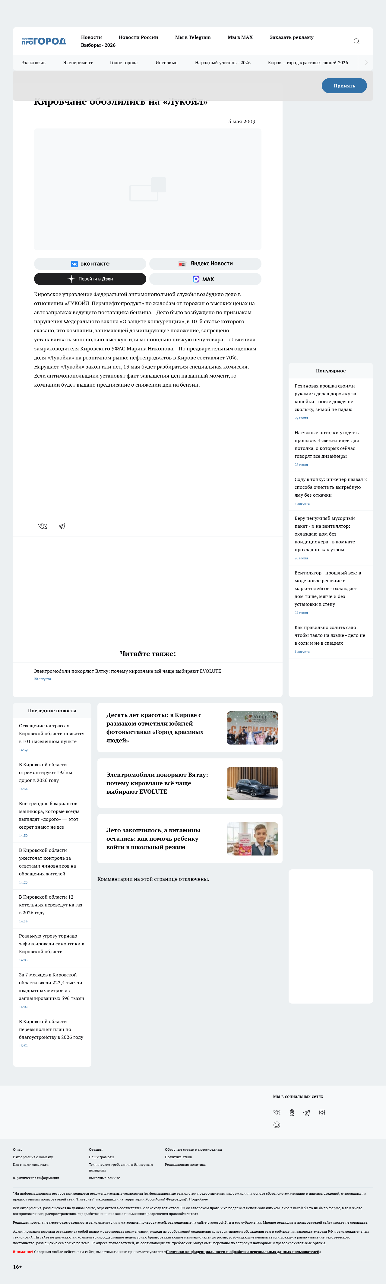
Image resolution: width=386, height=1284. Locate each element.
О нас (17, 1149)
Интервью (167, 62)
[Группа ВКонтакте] (90, 264)
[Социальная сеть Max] (205, 279)
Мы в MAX (240, 37)
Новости (91, 37)
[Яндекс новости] (205, 264)
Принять (344, 86)
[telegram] (64, 526)
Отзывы (96, 1149)
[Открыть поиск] (356, 41)
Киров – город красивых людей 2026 (308, 62)
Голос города (124, 62)
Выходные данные (104, 1177)
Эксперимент (78, 62)
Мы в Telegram (193, 37)
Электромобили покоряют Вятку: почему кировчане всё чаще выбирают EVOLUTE (127, 674)
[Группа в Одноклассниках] (291, 1113)
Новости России (138, 37)
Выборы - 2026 (98, 45)
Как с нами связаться (31, 1164)
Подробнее (198, 1199)
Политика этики (178, 1157)
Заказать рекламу (291, 37)
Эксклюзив (34, 62)
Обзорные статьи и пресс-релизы (193, 1149)
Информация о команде (33, 1157)
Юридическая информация (36, 1177)
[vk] (43, 526)
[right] (366, 63)
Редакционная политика (185, 1164)
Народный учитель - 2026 (223, 62)
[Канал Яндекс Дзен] (90, 279)
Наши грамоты (101, 1157)
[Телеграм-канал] (307, 1113)
